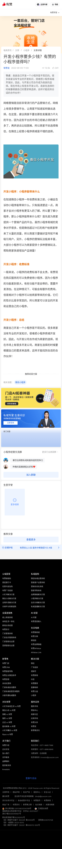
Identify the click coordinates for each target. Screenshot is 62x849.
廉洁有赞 (5, 796)
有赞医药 (36, 800)
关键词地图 (50, 805)
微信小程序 (20, 382)
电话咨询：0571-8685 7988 (42, 745)
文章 (17, 50)
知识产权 (26, 792)
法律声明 (5, 792)
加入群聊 (31, 475)
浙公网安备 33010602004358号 (18, 808)
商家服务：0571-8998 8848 (42, 749)
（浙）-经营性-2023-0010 (13, 822)
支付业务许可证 (8, 800)
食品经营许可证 (24, 800)
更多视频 (15, 504)
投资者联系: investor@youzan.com (45, 757)
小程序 (26, 50)
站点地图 (38, 805)
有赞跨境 (47, 800)
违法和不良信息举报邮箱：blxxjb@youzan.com (32, 796)
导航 (56, 5)
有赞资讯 (16, 805)
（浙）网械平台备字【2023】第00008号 (18, 820)
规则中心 (36, 792)
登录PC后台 (31, 778)
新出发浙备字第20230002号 (13, 817)
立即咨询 (10, 423)
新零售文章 (27, 805)
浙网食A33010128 (45, 820)
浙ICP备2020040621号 (11, 814)
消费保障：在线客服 (39, 753)
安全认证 (47, 792)
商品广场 (5, 805)
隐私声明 (16, 792)
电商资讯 (7, 50)
